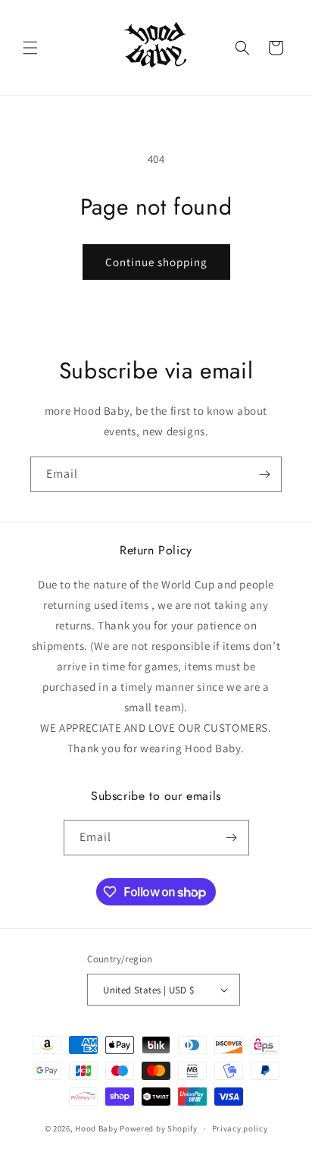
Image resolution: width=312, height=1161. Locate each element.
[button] (30, 47)
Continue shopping (156, 262)
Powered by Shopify (159, 1128)
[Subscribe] (264, 474)
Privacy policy (240, 1128)
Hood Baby (96, 1128)
